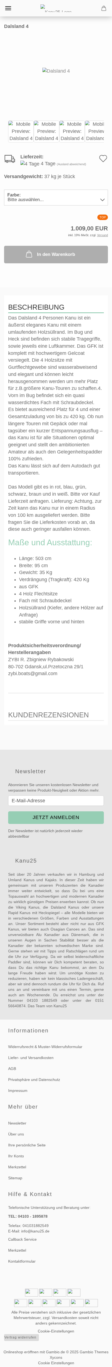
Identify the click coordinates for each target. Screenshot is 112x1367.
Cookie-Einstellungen (56, 1331)
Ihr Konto (16, 1156)
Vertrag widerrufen (20, 1337)
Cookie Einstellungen (56, 1363)
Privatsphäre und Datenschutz (34, 1079)
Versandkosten (64, 1317)
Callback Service (22, 1239)
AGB (12, 1068)
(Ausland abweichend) (71, 164)
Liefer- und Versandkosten (31, 1057)
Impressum (17, 1090)
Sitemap (15, 1178)
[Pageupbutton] (101, 1359)
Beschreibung (36, 307)
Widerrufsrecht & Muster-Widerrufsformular (45, 1046)
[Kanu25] (56, 8)
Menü (8, 8)
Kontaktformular (22, 1261)
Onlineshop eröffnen (21, 1352)
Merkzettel (17, 1167)
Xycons (56, 1357)
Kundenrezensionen (48, 715)
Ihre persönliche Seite (27, 1145)
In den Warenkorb (56, 254)
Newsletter (17, 1123)
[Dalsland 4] (56, 70)
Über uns (16, 1134)
